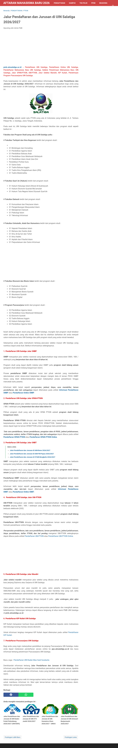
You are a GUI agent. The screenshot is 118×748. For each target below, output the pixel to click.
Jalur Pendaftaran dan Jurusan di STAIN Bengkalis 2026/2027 (32, 457)
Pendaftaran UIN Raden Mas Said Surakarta (31, 660)
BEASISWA (103, 3)
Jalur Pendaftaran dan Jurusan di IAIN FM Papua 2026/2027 (32, 454)
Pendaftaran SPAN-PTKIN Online (43, 437)
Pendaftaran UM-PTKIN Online (60, 536)
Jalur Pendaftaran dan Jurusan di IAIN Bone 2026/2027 (30, 450)
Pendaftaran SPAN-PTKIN (14, 437)
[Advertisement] (40, 48)
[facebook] (10, 695)
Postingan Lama (71, 737)
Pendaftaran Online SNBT (23, 492)
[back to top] (113, 743)
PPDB (93, 3)
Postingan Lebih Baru (12, 737)
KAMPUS (72, 3)
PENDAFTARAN (59, 3)
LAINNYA (8, 9)
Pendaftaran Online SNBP (23, 393)
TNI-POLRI (83, 3)
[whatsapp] (25, 695)
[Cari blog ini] (113, 6)
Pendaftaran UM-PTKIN (34, 536)
